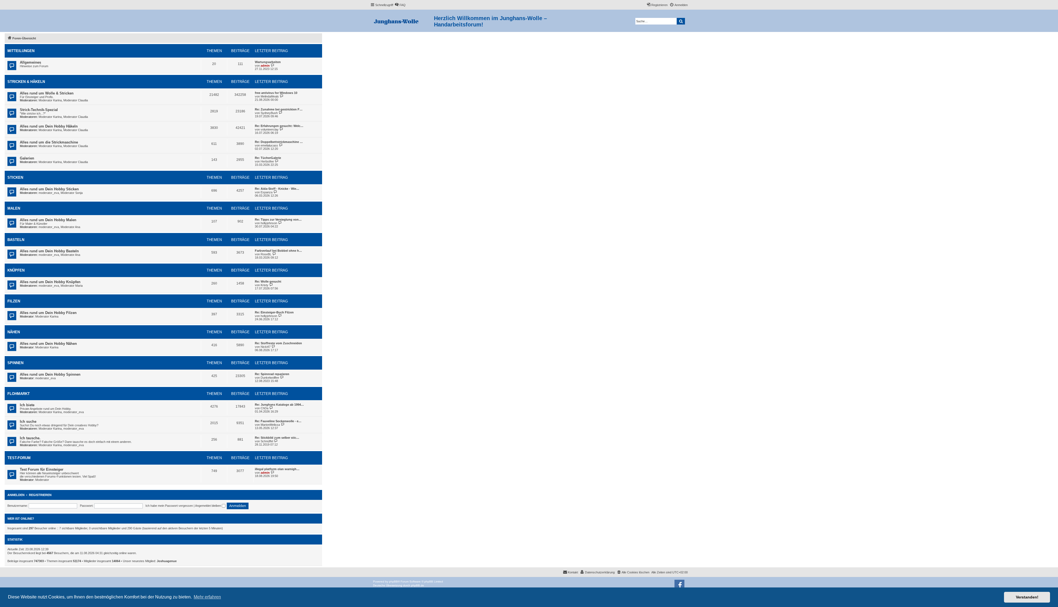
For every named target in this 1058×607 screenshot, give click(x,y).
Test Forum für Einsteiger (41, 469)
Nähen (13, 332)
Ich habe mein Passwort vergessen (169, 505)
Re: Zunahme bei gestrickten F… (279, 109)
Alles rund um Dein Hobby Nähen (48, 344)
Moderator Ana (70, 227)
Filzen (13, 301)
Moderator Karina (50, 100)
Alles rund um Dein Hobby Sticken (49, 189)
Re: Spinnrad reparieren (272, 374)
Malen (13, 208)
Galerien (27, 158)
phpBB (393, 581)
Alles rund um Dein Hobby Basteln (49, 251)
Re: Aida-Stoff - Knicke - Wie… (277, 188)
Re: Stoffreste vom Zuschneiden (278, 343)
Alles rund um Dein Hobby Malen (48, 220)
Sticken (15, 177)
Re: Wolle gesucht (268, 281)
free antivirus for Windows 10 (276, 92)
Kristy (264, 285)
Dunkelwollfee (270, 377)
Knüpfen (16, 270)
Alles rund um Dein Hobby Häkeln (49, 126)
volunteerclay (270, 129)
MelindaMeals (270, 96)
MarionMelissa (270, 424)
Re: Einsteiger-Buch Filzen (274, 312)
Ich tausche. (30, 438)
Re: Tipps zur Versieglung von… (278, 219)
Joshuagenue (167, 561)
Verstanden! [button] (1027, 597)
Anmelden (16, 495)
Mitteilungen (20, 51)
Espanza (266, 192)
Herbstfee (267, 161)
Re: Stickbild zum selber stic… (277, 437)
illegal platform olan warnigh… (277, 469)
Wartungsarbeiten (268, 62)
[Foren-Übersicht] (402, 21)
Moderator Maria (72, 285)
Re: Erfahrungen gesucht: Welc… (279, 126)
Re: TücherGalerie (268, 157)
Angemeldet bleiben (208, 505)
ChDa (264, 408)
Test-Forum (19, 458)
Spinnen (15, 363)
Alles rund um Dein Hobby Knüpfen (50, 282)
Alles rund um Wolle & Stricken (47, 93)
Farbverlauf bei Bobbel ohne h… (278, 250)
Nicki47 (266, 346)
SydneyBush (269, 113)
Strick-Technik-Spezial (39, 110)
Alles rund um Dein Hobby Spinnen (50, 374)
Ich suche (28, 421)
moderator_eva (49, 192)
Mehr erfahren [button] (207, 597)
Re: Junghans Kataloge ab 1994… (279, 404)
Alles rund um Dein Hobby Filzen (48, 313)
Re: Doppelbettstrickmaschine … (279, 141)
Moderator (42, 479)
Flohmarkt (18, 394)
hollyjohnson (269, 223)
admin (265, 65)
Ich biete (27, 405)
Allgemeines (30, 62)
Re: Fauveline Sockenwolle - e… (278, 421)
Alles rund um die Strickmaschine (49, 142)
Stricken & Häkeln (26, 82)
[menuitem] (400, 5)
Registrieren (40, 495)
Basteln (15, 240)
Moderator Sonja (72, 192)
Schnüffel (267, 441)
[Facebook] (679, 585)
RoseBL (266, 254)
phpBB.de (417, 585)
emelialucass (269, 145)
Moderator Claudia (75, 100)
